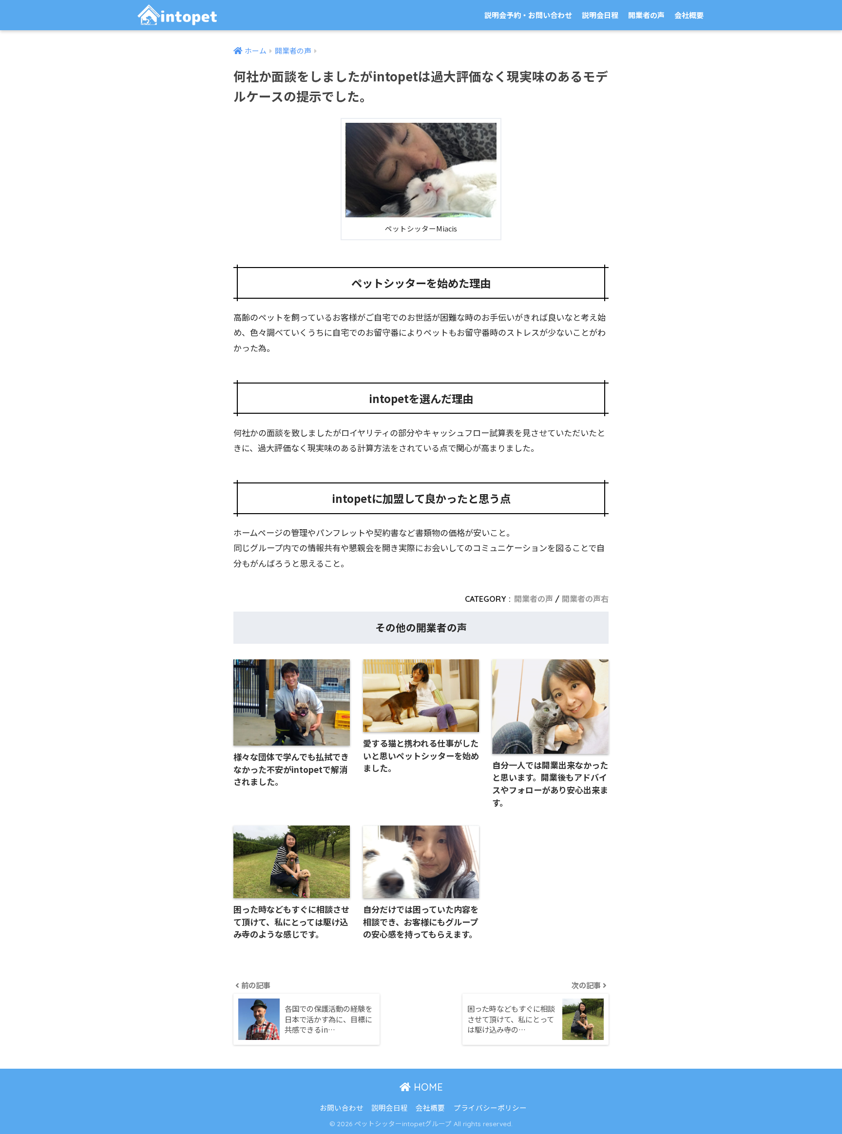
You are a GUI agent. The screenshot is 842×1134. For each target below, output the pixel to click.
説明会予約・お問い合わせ (528, 15)
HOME (427, 1087)
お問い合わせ (342, 1107)
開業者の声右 (585, 599)
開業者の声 (646, 15)
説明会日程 (600, 15)
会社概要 (689, 15)
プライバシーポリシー (490, 1107)
